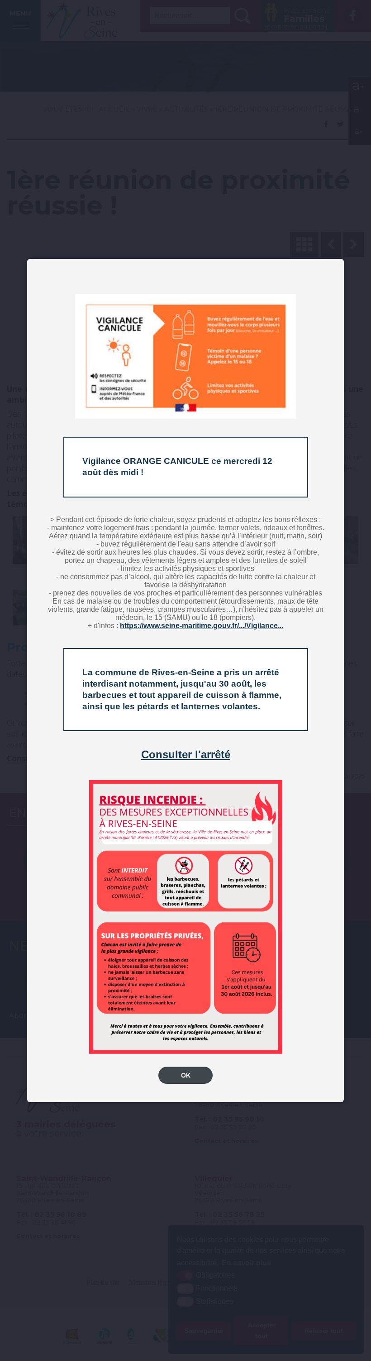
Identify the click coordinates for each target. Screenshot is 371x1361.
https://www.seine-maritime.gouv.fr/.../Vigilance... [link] (201, 625)
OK (185, 1075)
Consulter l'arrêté (185, 754)
